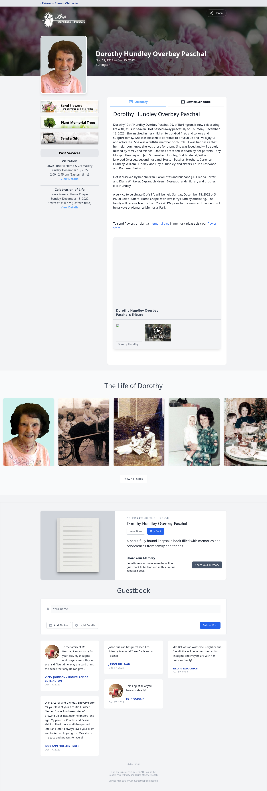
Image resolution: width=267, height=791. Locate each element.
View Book (136, 531)
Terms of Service (143, 774)
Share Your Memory (207, 565)
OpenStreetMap (137, 780)
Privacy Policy (123, 774)
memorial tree (159, 224)
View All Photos (133, 478)
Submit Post (210, 625)
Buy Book (155, 531)
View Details (69, 179)
